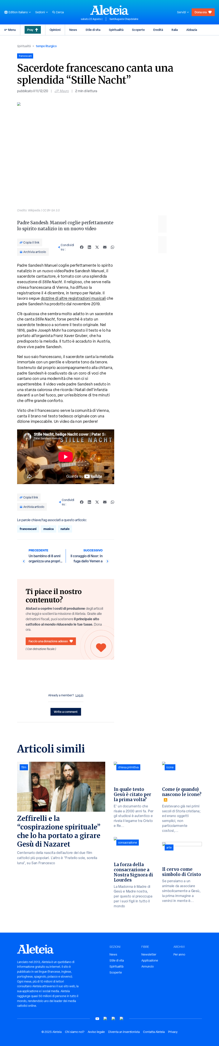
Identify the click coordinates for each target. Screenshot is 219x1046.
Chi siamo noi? (74, 1032)
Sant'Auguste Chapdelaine (124, 19)
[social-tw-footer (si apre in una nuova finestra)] (113, 1018)
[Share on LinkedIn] (89, 247)
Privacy (173, 1032)
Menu (12, 30)
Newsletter (148, 954)
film (23, 767)
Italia (175, 30)
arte (169, 847)
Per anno (179, 954)
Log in (79, 695)
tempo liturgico (46, 46)
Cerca (60, 12)
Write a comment (66, 712)
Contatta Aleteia (154, 1032)
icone (170, 767)
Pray (30, 30)
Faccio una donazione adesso (48, 641)
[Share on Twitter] (97, 247)
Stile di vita (93, 30)
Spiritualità (116, 30)
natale (65, 529)
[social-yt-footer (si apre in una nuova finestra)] (97, 1018)
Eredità (158, 30)
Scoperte (138, 30)
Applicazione (149, 960)
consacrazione (127, 842)
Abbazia (191, 30)
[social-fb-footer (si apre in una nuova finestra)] (105, 1018)
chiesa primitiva (128, 767)
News (73, 30)
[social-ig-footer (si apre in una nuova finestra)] (122, 1018)
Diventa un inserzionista (124, 1032)
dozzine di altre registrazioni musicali (73, 298)
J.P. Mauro (62, 91)
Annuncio (147, 966)
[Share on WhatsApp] (112, 247)
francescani (28, 529)
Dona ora (201, 12)
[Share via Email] (105, 247)
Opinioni (55, 30)
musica (48, 529)
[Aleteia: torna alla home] (109, 9)
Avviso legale (96, 1032)
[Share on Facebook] (81, 247)
